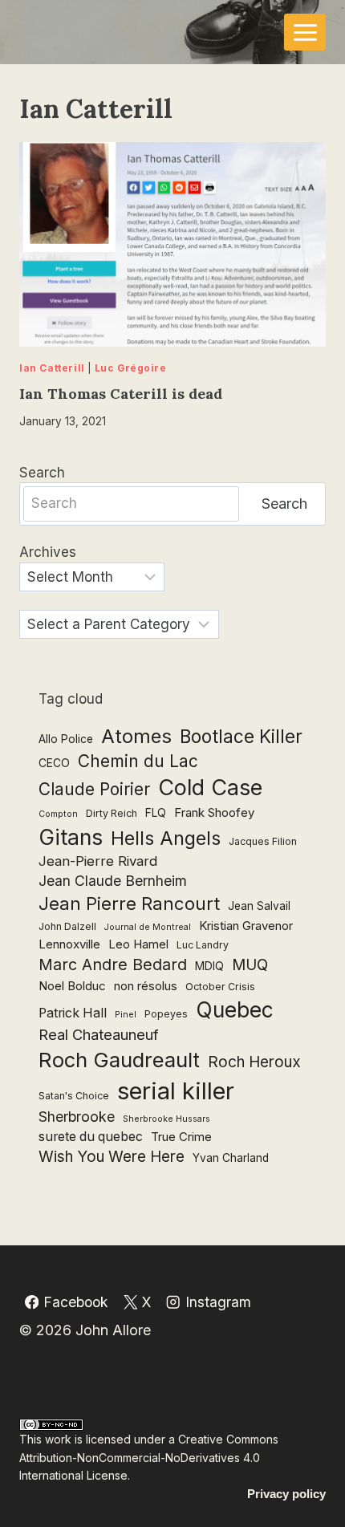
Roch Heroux (254, 1062)
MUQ (250, 965)
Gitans (71, 837)
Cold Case (210, 787)
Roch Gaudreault (119, 1059)
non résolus (145, 985)
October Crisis (220, 987)
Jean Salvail (259, 906)
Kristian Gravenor (246, 925)
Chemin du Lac (138, 761)
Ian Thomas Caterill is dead (120, 393)
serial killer (175, 1091)
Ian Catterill (52, 368)
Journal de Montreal (147, 927)
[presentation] (172, 244)
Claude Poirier (94, 789)
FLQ (155, 812)
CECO (54, 763)
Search (42, 473)
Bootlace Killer (241, 736)
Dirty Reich (111, 813)
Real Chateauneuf (99, 1034)
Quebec (235, 1009)
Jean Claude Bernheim (113, 880)
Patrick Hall (73, 1013)
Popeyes (166, 1014)
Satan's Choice (74, 1096)
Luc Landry (203, 945)
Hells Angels (166, 838)
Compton (58, 814)
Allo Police (66, 739)
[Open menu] (305, 32)
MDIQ (209, 966)
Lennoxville (69, 944)
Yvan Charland (231, 1157)
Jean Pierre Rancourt (129, 903)
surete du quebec (91, 1136)
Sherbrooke (77, 1116)
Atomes (136, 736)
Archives (47, 552)
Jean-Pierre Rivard (98, 861)
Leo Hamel (138, 944)
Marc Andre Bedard (113, 964)
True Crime (181, 1136)
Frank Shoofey (214, 812)
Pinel (125, 1014)
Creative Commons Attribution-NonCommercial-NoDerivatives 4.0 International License (148, 1457)
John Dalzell (67, 926)
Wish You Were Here (112, 1156)
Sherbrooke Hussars (166, 1119)
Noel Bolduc (72, 985)
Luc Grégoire (131, 368)
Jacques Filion (263, 841)
